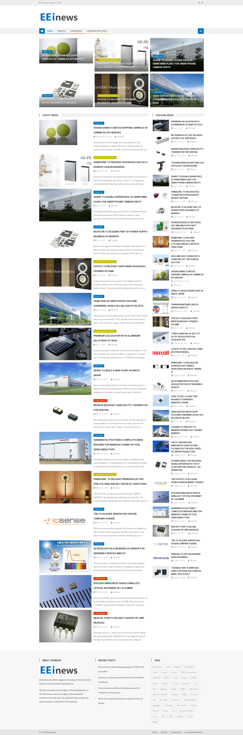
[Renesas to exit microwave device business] (161, 558)
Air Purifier (157, 666)
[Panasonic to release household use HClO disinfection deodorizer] (121, 55)
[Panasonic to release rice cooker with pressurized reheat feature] (161, 196)
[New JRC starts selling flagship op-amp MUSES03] (65, 626)
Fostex (184, 677)
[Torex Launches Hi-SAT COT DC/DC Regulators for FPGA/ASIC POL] (161, 337)
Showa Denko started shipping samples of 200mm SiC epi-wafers (63, 57)
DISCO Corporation (189, 672)
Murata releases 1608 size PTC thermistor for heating (187, 150)
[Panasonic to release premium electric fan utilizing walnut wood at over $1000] (65, 487)
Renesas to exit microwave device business (186, 555)
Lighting (163, 688)
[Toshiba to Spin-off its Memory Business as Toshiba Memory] (161, 431)
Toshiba (180, 716)
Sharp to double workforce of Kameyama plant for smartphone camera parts (174, 63)
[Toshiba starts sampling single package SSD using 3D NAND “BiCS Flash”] (161, 572)
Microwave (194, 688)
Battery (178, 666)
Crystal (164, 672)
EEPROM (156, 677)
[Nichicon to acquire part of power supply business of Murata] (66, 90)
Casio (155, 672)
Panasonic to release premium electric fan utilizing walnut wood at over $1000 (185, 242)
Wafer (155, 721)
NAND (184, 694)
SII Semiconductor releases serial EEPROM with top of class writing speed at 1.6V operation (186, 465)
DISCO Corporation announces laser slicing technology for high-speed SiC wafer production (186, 447)
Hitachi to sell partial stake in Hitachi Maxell (186, 350)
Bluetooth (189, 666)
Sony (155, 716)
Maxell (173, 688)
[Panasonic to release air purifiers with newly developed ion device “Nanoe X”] (161, 367)
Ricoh (193, 705)
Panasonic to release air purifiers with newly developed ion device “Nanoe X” (186, 367)
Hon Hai (175, 683)
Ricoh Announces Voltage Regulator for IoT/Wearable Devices (186, 384)
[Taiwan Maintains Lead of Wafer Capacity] (161, 308)
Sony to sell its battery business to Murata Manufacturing (184, 399)
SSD (163, 716)
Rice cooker (182, 705)
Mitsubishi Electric (160, 694)
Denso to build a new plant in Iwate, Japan (187, 292)
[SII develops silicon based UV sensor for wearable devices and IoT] (65, 556)
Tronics (190, 716)
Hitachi (165, 683)
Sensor (156, 710)
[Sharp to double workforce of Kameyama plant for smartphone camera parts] (65, 205)
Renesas (169, 705)
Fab (175, 677)
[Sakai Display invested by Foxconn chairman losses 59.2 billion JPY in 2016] (65, 309)
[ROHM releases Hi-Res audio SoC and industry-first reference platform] (161, 226)
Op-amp (163, 699)
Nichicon (194, 694)
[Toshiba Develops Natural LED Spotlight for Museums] (161, 167)
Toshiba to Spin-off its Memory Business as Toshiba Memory (186, 430)
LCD (195, 683)
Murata (175, 694)
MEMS (182, 688)
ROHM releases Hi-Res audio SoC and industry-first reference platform (186, 225)
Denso (174, 672)
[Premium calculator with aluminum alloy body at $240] (65, 344)
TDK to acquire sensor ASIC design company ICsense (185, 542)
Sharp (165, 710)
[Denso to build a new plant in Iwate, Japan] (65, 378)
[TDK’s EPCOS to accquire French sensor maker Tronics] (161, 483)
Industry (61, 30)
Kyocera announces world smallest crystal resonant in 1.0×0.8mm (186, 496)
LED (154, 688)
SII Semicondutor (186, 710)
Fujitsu (155, 683)
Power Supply (190, 699)
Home (50, 30)
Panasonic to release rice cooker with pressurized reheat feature (185, 195)
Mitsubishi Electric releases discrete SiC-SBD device (186, 137)
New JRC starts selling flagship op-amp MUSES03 (184, 528)
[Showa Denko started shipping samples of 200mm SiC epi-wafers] (65, 132)
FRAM (193, 677)
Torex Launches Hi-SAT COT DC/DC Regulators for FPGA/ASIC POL (185, 336)
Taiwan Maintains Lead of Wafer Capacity (184, 306)
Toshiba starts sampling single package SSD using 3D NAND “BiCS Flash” (186, 571)
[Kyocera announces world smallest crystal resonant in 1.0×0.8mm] (65, 591)
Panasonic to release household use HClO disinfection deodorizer (121, 65)
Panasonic (175, 699)
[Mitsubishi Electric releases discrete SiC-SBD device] (161, 139)
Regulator (157, 705)
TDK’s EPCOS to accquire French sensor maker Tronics (187, 481)
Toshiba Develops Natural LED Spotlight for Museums (187, 164)
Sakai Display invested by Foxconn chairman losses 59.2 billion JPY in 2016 (174, 99)
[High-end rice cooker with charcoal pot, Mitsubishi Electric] (161, 260)
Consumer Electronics (97, 30)
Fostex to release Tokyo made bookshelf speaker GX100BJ (116, 101)
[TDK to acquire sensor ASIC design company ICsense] (65, 522)
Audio (168, 666)
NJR (154, 699)
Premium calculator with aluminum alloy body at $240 (186, 123)
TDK (170, 716)
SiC (173, 710)
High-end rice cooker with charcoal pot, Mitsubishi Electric (185, 259)
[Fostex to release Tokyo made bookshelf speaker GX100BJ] (121, 90)
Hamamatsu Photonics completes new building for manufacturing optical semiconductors (118, 444)
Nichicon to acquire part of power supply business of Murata (64, 101)
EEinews (120, 136)
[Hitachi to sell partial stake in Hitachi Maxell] (161, 353)
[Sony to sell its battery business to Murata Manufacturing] (161, 400)
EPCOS (167, 677)
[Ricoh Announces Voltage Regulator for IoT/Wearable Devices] (161, 385)
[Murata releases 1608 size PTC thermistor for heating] (65, 413)
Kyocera (186, 683)
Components (76, 30)
